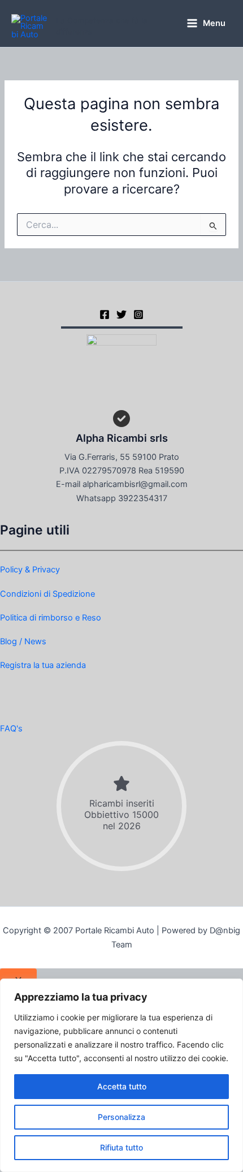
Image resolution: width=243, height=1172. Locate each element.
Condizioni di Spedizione (47, 594)
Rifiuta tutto (121, 1147)
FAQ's (11, 728)
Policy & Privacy (30, 570)
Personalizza (121, 1117)
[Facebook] (104, 314)
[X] (121, 314)
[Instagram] (138, 314)
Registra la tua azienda (43, 665)
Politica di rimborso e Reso (50, 618)
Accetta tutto (121, 1086)
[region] (121, 1075)
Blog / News (23, 641)
